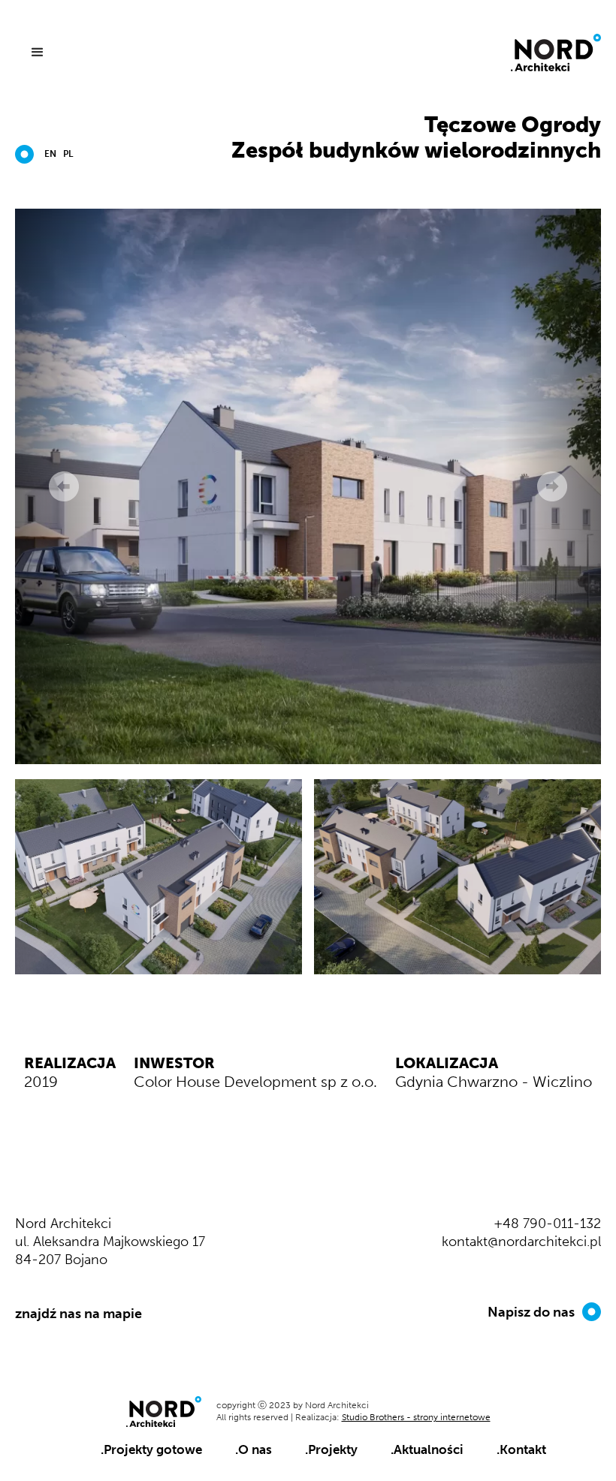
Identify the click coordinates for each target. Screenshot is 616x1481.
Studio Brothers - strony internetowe (416, 1417)
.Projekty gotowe (151, 1449)
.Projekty (331, 1449)
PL (68, 154)
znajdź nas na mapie (78, 1313)
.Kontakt (521, 1449)
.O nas (253, 1449)
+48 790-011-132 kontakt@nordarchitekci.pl (521, 1232)
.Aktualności (427, 1449)
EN (50, 154)
